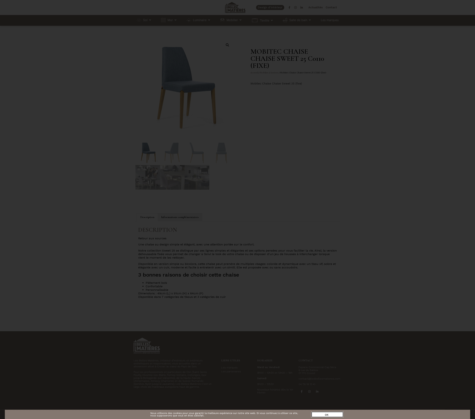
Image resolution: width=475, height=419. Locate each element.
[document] (237, 209)
